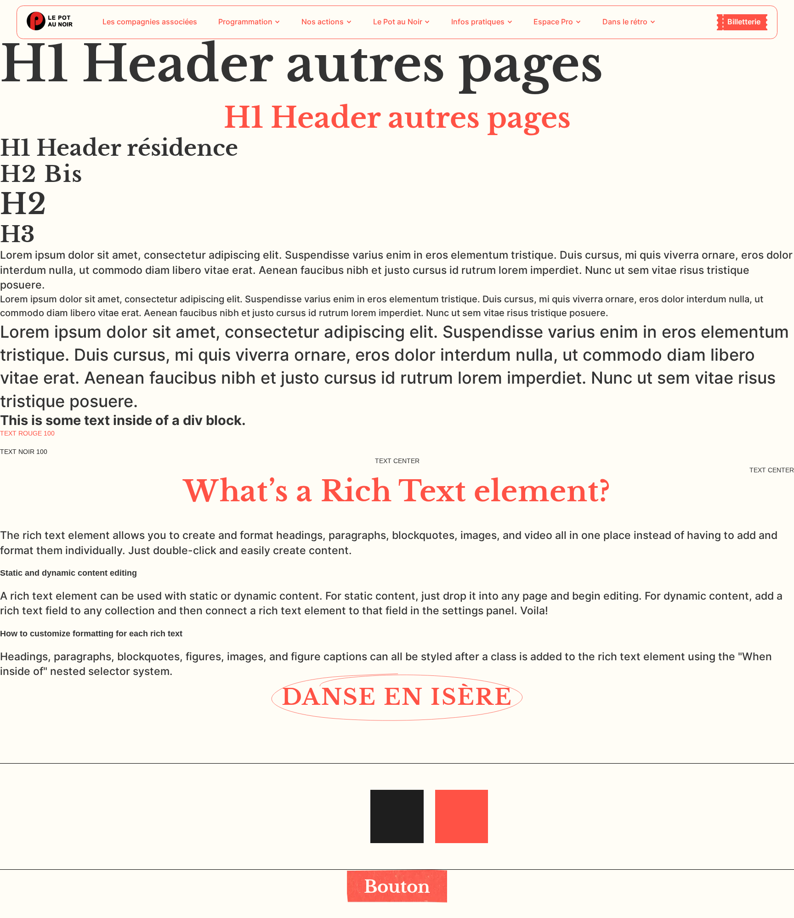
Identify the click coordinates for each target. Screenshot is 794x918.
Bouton (397, 886)
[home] (50, 22)
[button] (249, 22)
